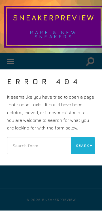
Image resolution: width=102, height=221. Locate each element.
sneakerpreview (54, 17)
